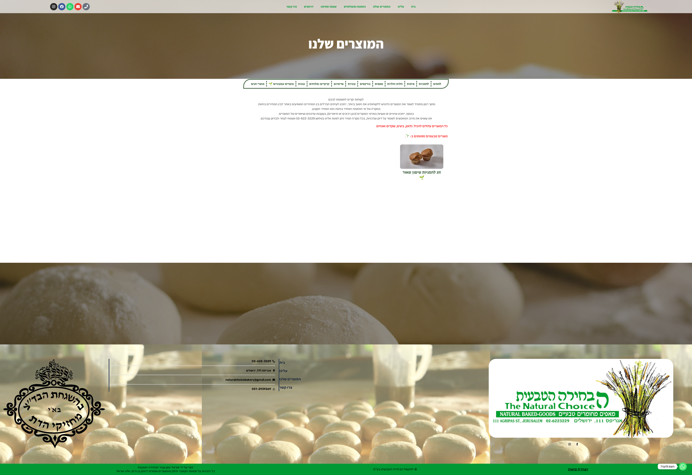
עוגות (301, 84)
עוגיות (352, 84)
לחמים (437, 84)
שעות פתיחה (329, 7)
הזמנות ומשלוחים (355, 7)
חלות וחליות (395, 84)
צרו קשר (291, 7)
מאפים (379, 84)
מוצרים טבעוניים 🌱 (281, 84)
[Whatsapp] (683, 466)
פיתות (410, 84)
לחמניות (424, 84)
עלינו (401, 7)
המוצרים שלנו (382, 7)
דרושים (308, 7)
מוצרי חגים (257, 84)
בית (413, 7)
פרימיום (338, 84)
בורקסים (365, 84)
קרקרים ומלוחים (319, 84)
